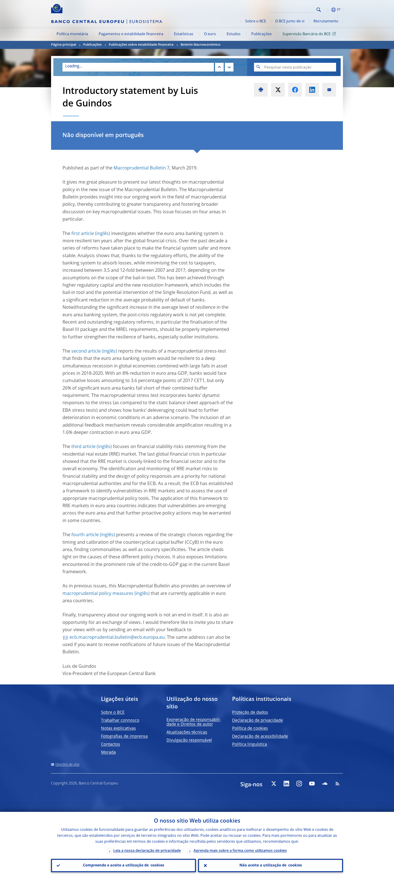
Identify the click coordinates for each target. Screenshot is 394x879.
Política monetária (72, 34)
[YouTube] (311, 783)
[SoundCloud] (324, 783)
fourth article (85, 535)
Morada (108, 752)
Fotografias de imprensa (124, 736)
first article (82, 234)
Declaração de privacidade (257, 720)
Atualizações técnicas (186, 732)
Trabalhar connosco (120, 720)
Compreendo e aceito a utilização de (123, 865)
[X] (273, 783)
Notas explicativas (118, 728)
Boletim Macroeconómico (200, 44)
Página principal (63, 44)
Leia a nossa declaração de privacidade (147, 851)
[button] (327, 9)
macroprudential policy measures (97, 593)
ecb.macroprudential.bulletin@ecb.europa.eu (117, 637)
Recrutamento (326, 21)
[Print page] (261, 90)
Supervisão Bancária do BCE (307, 34)
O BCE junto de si (289, 21)
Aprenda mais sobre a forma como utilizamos (240, 851)
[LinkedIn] (286, 783)
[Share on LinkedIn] (312, 90)
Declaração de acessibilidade (260, 736)
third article (83, 447)
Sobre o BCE (255, 21)
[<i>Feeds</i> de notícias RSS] (337, 783)
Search (318, 10)
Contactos (110, 744)
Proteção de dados (250, 712)
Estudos (234, 34)
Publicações (261, 34)
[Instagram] (299, 783)
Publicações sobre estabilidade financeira (141, 44)
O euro (210, 34)
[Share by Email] (329, 90)
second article (86, 351)
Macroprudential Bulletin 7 (141, 168)
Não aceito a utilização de (270, 865)
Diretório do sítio (67, 764)
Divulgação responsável (189, 740)
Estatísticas (183, 34)
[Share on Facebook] (295, 90)
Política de (250, 728)
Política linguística (249, 744)
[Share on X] (278, 90)
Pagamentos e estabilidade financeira (131, 34)
